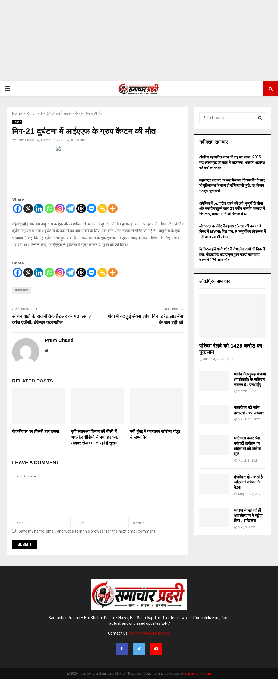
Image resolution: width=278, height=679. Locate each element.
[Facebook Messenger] (91, 208)
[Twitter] (139, 649)
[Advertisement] (139, 41)
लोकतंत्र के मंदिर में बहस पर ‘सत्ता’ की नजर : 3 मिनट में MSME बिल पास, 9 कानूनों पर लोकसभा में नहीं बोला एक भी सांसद (232, 231)
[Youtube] (156, 649)
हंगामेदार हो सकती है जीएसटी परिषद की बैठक (248, 482)
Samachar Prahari (197, 673)
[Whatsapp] (49, 208)
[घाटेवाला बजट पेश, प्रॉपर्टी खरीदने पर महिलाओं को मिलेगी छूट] (214, 445)
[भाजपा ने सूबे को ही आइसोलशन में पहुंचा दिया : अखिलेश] (214, 517)
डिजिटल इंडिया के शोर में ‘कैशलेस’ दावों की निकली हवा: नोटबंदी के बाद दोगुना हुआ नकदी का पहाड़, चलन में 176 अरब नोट (232, 254)
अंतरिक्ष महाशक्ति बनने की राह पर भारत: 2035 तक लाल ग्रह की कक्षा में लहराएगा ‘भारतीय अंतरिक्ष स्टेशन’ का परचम (232, 162)
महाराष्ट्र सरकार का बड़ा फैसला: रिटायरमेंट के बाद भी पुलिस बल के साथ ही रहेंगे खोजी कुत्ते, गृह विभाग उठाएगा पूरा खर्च (232, 185)
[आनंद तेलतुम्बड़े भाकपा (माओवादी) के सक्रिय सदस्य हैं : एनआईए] (214, 381)
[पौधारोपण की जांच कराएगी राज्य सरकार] (214, 414)
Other (17, 121)
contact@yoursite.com (149, 633)
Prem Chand (26, 140)
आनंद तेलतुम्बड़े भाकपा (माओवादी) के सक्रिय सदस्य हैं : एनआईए (250, 379)
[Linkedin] (38, 208)
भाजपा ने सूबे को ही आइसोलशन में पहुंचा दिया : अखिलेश (248, 515)
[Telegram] (70, 208)
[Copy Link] (102, 208)
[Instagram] (60, 208)
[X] (28, 208)
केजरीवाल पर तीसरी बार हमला (35, 431)
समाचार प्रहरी (21, 290)
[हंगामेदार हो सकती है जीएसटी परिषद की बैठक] (214, 484)
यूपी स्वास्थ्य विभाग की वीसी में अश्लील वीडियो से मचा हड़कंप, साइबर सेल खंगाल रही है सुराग (94, 437)
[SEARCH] (260, 117)
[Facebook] (17, 208)
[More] (113, 208)
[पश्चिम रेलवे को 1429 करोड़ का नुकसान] (232, 316)
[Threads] (81, 208)
